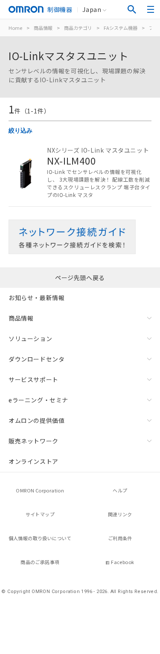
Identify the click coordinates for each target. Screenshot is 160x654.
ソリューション (30, 338)
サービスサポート (33, 379)
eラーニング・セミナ (38, 400)
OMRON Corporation (40, 490)
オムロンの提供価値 (36, 420)
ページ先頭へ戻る (80, 277)
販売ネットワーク (33, 441)
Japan (91, 9)
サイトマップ (40, 514)
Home (15, 27)
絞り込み (20, 130)
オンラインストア (33, 461)
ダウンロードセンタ (36, 359)
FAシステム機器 (120, 27)
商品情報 (43, 27)
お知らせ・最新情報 (36, 297)
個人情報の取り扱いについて (40, 538)
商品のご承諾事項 (39, 562)
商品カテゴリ (78, 27)
